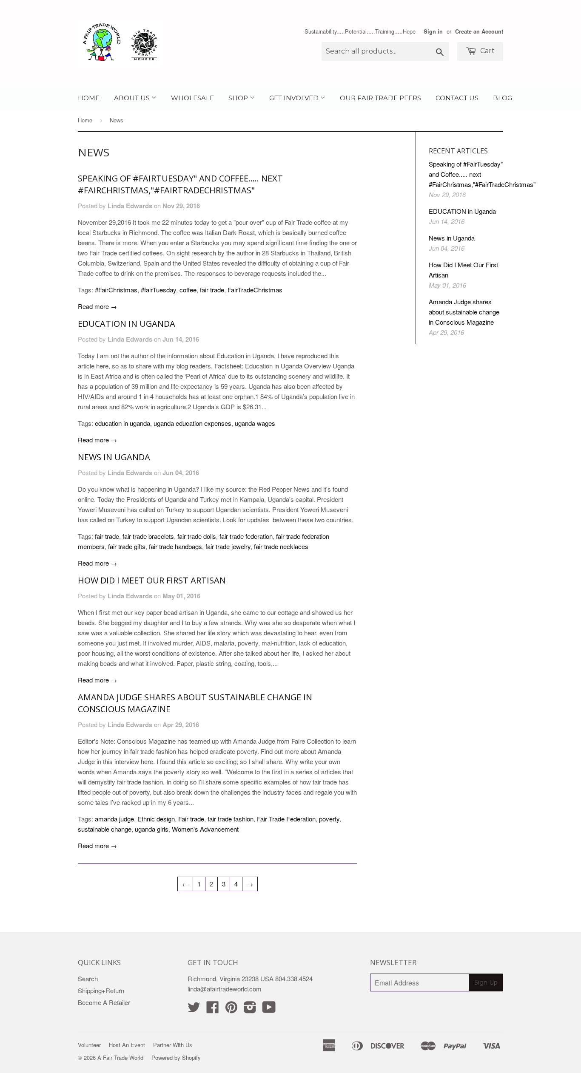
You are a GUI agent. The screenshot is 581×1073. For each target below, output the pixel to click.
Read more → (97, 306)
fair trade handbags (175, 546)
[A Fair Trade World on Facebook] (212, 1009)
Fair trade (191, 818)
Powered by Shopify (176, 1057)
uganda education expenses (192, 423)
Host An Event (127, 1045)
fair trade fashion (230, 818)
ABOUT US (132, 98)
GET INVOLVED (294, 98)
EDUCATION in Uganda (126, 323)
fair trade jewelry (228, 546)
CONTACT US (457, 98)
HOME (89, 98)
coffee (188, 289)
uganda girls (151, 828)
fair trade (212, 289)
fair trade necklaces (281, 546)
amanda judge (114, 818)
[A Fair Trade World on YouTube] (269, 1009)
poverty (329, 818)
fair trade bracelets (148, 536)
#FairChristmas (116, 289)
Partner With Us (172, 1045)
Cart (486, 51)
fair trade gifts (126, 546)
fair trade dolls (196, 536)
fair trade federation (246, 536)
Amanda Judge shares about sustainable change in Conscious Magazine (464, 311)
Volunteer (89, 1045)
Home (85, 120)
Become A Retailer (104, 1002)
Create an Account (479, 31)
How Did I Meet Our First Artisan (152, 580)
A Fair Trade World (120, 1057)
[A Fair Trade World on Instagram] (250, 1009)
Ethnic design (156, 818)
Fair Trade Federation (286, 818)
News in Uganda (114, 457)
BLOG (502, 98)
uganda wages (255, 423)
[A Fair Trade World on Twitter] (194, 1009)
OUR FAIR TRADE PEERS (380, 98)
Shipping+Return (101, 990)
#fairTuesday (158, 289)
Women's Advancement (205, 828)
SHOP (239, 98)
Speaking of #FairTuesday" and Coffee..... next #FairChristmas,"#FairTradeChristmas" (180, 184)
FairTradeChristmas (255, 289)
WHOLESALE (192, 98)
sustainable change (104, 828)
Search (88, 978)
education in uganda (122, 423)
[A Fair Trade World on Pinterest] (231, 1009)
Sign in (433, 31)
